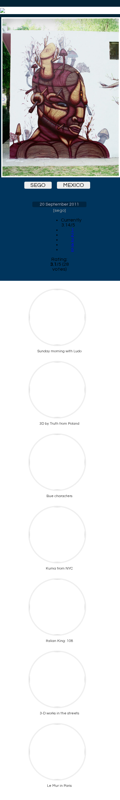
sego (38, 185)
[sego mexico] (59, 97)
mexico (73, 185)
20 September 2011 (59, 204)
